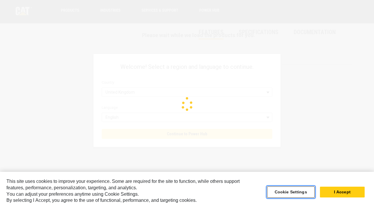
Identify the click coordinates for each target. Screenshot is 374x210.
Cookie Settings (291, 192)
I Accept (342, 192)
